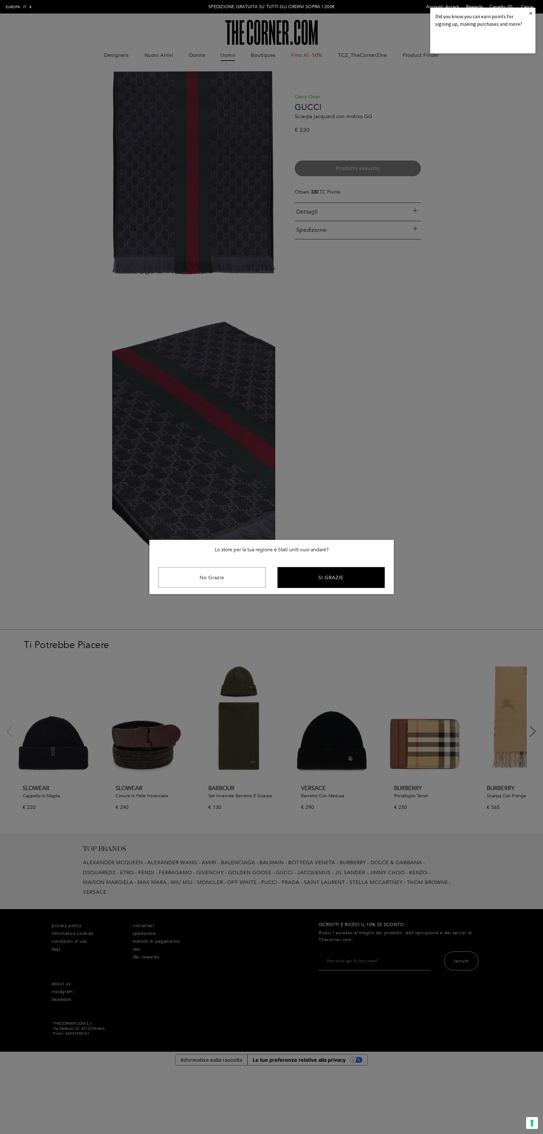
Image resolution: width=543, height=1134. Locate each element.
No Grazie (212, 577)
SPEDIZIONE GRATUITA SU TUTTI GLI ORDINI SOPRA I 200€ (271, 7)
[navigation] (19, 7)
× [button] (530, 13)
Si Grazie (330, 577)
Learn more (456, 41)
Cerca (527, 7)
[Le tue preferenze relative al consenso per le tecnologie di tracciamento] (532, 1123)
